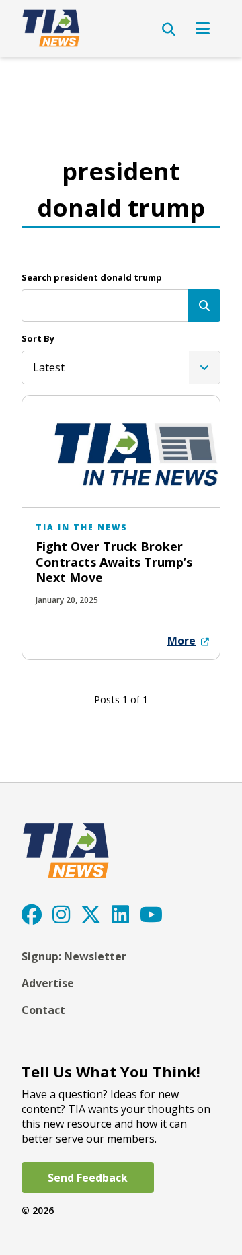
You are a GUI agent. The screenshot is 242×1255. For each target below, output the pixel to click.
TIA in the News (82, 527)
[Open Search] (168, 29)
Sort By (38, 338)
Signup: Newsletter (74, 956)
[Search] (204, 305)
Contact (43, 1010)
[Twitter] (91, 914)
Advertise (48, 983)
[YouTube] (151, 914)
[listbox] (121, 367)
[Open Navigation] (202, 28)
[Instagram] (61, 914)
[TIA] (52, 28)
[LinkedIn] (120, 914)
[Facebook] (32, 914)
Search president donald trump (92, 277)
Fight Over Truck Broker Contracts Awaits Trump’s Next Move (114, 561)
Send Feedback (88, 1177)
